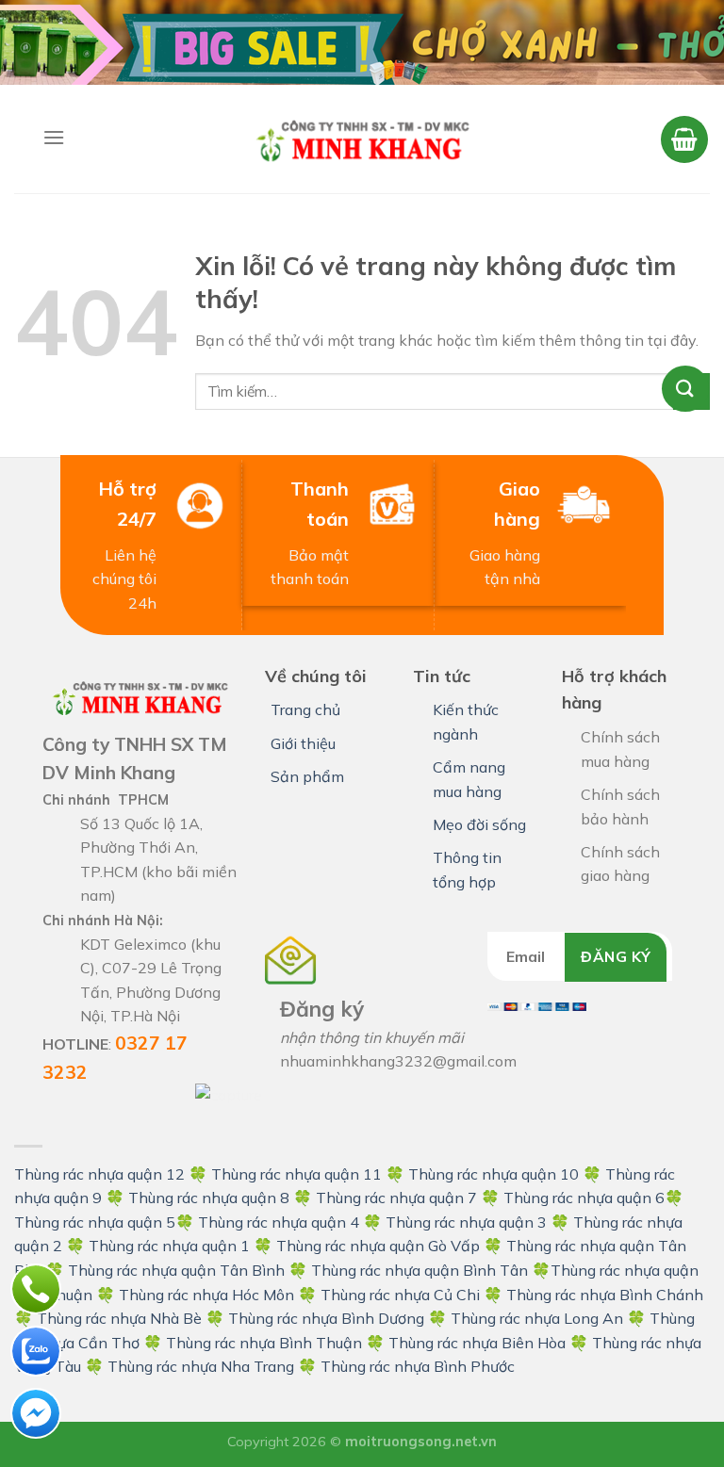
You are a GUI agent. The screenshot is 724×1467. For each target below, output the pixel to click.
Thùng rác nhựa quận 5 (94, 1222)
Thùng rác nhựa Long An (537, 1318)
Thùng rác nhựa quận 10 (493, 1174)
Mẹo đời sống (479, 824)
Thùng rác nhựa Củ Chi (400, 1294)
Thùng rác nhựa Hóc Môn (206, 1294)
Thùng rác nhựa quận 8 (210, 1197)
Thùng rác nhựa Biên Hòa (477, 1342)
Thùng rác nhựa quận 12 (99, 1174)
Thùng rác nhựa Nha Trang (200, 1366)
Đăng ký (615, 956)
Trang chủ (305, 709)
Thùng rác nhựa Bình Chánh (604, 1294)
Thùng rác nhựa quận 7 (396, 1197)
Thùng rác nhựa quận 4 (278, 1222)
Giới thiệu (303, 743)
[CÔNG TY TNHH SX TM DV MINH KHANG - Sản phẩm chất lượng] (362, 138)
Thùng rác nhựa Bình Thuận (264, 1342)
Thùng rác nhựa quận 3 (466, 1222)
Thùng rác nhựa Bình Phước (418, 1366)
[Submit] (691, 391)
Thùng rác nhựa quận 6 (584, 1197)
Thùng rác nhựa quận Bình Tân (417, 1270)
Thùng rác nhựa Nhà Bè (119, 1318)
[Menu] (53, 137)
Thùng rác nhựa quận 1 (169, 1245)
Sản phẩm (307, 776)
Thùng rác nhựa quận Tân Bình (176, 1270)
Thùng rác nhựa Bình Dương (326, 1318)
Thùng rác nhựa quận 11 (296, 1174)
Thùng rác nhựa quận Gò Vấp (378, 1245)
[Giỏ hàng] (684, 139)
